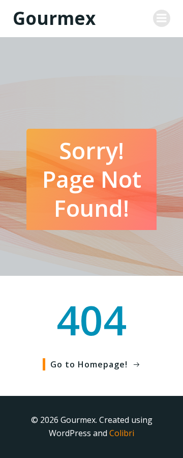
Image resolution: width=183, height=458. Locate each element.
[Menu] (161, 18)
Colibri (121, 433)
